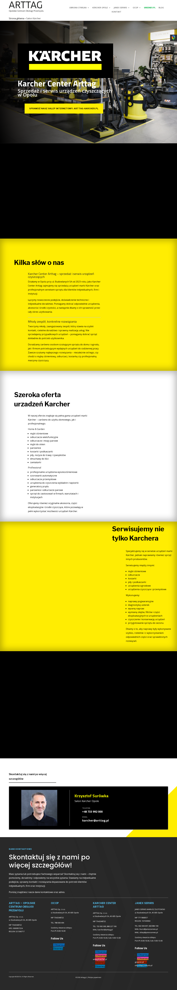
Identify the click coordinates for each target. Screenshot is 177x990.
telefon (86, 808)
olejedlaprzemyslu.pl (143, 965)
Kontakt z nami (155, 232)
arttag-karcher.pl (100, 959)
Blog (161, 8)
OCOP (135, 8)
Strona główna (16, 18)
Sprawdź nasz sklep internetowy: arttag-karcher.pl (63, 108)
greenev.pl (139, 962)
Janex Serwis (120, 8)
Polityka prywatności (94, 977)
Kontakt (116, 12)
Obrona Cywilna (78, 8)
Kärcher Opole (100, 8)
